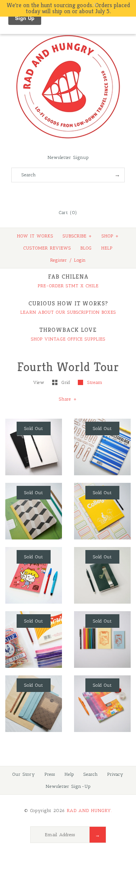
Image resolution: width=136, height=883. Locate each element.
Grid (67, 382)
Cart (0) (68, 212)
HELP (107, 248)
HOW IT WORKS (35, 236)
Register (58, 260)
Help (69, 774)
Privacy (115, 774)
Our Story (23, 774)
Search (90, 774)
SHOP (110, 236)
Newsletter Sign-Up (68, 786)
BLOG (86, 248)
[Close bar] (113, 4)
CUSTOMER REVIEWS (47, 248)
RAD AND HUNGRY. (89, 810)
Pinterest (68, 194)
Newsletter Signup (68, 157)
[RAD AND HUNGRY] (68, 34)
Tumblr (88, 194)
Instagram (78, 194)
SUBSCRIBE (77, 236)
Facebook (47, 194)
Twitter (58, 194)
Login (80, 260)
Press (50, 774)
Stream (95, 382)
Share (68, 399)
